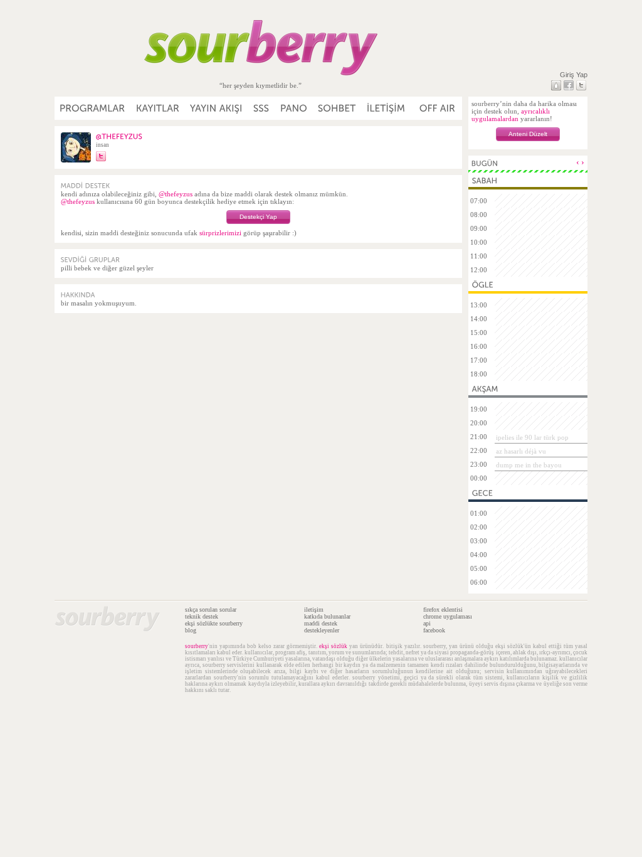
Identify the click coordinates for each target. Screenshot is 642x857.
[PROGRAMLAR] (93, 108)
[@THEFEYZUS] (119, 136)
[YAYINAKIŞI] (216, 108)
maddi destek (320, 623)
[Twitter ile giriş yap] (581, 85)
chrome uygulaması (447, 616)
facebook (434, 630)
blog (190, 630)
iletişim (314, 609)
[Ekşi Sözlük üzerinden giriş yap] (556, 85)
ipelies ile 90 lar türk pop (532, 437)
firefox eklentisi (443, 609)
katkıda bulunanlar (327, 616)
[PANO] (294, 108)
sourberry (196, 646)
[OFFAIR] (436, 108)
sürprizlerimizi (220, 233)
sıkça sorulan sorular (210, 609)
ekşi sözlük (333, 646)
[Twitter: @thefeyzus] (101, 156)
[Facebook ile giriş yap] (568, 85)
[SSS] (261, 108)
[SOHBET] (337, 108)
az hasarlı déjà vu (521, 451)
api (427, 623)
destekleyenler (321, 630)
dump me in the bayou (529, 465)
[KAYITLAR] (158, 108)
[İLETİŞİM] (386, 108)
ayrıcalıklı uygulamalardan (510, 114)
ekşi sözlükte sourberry (214, 623)
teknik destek (201, 616)
